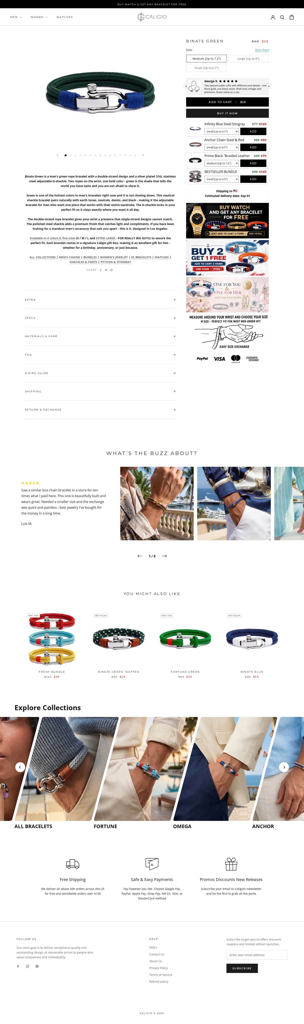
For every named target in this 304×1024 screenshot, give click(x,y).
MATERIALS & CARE (41, 336)
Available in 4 (52, 238)
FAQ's (153, 947)
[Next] (143, 155)
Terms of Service (160, 975)
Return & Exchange (43, 409)
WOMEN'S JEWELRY (114, 257)
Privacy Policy (158, 968)
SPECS (30, 317)
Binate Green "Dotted (118, 671)
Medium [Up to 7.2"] (207, 59)
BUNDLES (90, 257)
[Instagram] (27, 966)
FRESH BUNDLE (52, 671)
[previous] (13, 640)
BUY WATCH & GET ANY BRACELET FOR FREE (151, 4)
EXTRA (30, 299)
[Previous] (57, 155)
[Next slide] (284, 767)
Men (14, 17)
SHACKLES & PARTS (83, 262)
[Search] (282, 17)
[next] (291, 640)
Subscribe (242, 968)
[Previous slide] (20, 767)
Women (38, 17)
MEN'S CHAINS (70, 257)
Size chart (262, 50)
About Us (155, 961)
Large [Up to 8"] (248, 59)
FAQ (28, 354)
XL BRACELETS (141, 257)
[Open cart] (292, 17)
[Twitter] (106, 270)
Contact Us (156, 954)
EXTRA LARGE (105, 238)
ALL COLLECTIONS (43, 257)
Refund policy (158, 982)
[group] (52, 773)
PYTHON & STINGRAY (116, 262)
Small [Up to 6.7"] (206, 68)
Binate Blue (252, 671)
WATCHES (64, 17)
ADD (253, 131)
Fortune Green (185, 671)
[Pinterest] (111, 270)
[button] (186, 86)
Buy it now (227, 113)
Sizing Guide (37, 373)
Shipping (33, 391)
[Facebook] (100, 270)
